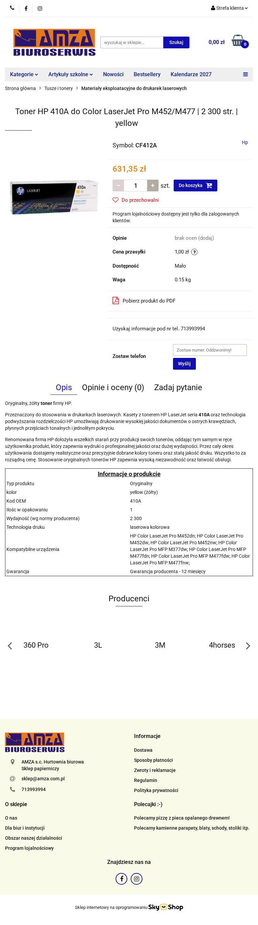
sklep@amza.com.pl (43, 778)
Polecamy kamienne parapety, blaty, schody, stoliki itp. (192, 828)
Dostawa (143, 750)
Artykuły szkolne (69, 74)
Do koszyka (191, 185)
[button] (147, 736)
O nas (11, 818)
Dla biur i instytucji (25, 828)
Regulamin (145, 780)
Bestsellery (147, 74)
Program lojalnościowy (29, 848)
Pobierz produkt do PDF (149, 301)
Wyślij (184, 363)
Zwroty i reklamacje (155, 770)
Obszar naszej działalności (33, 838)
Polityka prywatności (156, 790)
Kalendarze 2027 (191, 74)
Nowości (113, 74)
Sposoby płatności (153, 760)
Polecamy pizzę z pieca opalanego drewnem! (182, 818)
